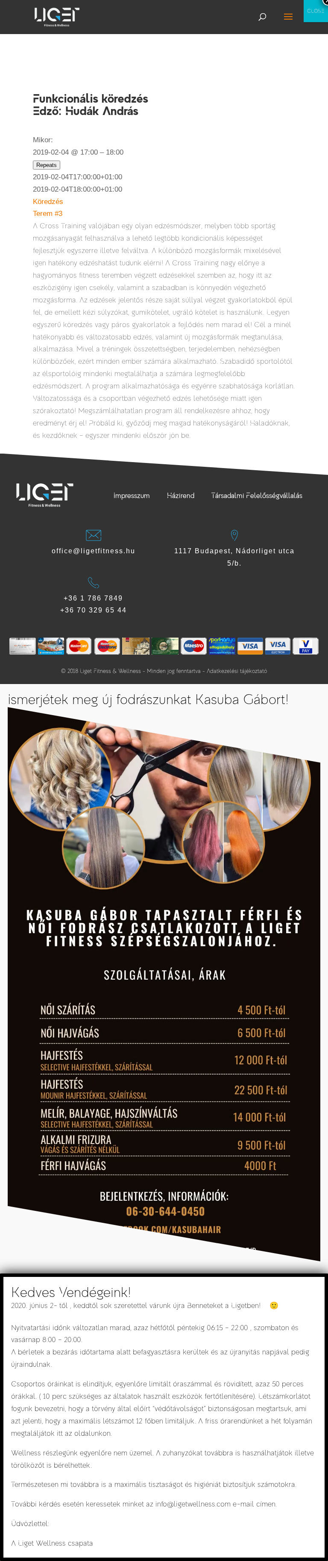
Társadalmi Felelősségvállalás (256, 496)
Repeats (46, 165)
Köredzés (48, 202)
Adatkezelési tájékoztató (237, 671)
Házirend (180, 496)
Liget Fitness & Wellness (110, 671)
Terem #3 (47, 214)
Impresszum (132, 496)
